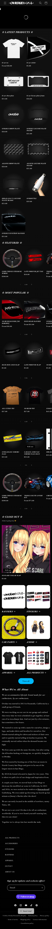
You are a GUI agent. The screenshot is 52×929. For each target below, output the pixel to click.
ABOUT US (10, 872)
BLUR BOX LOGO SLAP (10, 365)
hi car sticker (31, 63)
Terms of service (13, 919)
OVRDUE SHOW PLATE (11, 129)
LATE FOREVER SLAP (32, 365)
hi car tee (5, 63)
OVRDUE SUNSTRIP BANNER (13, 233)
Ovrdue (10, 915)
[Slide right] (31, 284)
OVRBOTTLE (31, 198)
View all (26, 681)
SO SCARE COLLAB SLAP (11, 575)
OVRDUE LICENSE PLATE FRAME (36, 130)
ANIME (30, 642)
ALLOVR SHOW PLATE (10, 163)
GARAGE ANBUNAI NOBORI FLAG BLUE (32, 453)
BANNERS (7, 611)
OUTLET (9, 866)
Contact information (40, 919)
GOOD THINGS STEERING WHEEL (12, 272)
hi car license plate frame (36, 96)
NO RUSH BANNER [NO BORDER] (11, 322)
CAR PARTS (8, 642)
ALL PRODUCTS (35, 672)
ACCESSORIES (11, 843)
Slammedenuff (43, 789)
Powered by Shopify (19, 915)
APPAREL (7, 672)
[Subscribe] (42, 888)
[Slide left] (20, 284)
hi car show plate (8, 96)
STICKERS (32, 611)
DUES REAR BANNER (32, 321)
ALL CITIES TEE (8, 408)
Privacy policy (44, 915)
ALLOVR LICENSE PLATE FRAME (36, 164)
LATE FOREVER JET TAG (33, 271)
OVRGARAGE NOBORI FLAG (10, 453)
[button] (5, 3)
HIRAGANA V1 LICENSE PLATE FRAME (11, 199)
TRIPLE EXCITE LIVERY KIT (33, 497)
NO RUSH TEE (29, 408)
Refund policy (33, 915)
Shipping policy (25, 919)
